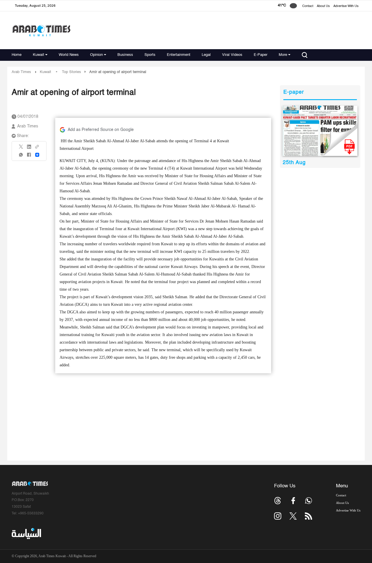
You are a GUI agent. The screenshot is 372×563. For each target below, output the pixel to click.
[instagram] (277, 516)
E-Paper (260, 55)
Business (125, 55)
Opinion (96, 55)
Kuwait (38, 55)
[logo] (41, 30)
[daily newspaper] (320, 131)
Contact (307, 6)
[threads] (277, 500)
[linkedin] (29, 149)
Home (17, 55)
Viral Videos (232, 55)
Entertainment (178, 55)
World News (69, 55)
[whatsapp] (21, 157)
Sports (149, 55)
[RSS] (308, 516)
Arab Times (21, 72)
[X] (21, 148)
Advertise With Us (346, 6)
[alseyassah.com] (26, 533)
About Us (323, 6)
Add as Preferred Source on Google (101, 130)
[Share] (37, 155)
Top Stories (71, 72)
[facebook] (29, 157)
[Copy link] (37, 148)
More (283, 55)
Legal (206, 55)
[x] (293, 516)
